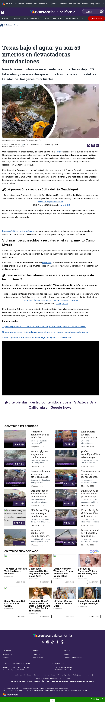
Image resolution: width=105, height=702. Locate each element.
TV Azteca (19, 4)
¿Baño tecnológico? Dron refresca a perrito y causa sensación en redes (91, 457)
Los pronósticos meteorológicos (18, 231)
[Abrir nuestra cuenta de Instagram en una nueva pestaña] (47, 642)
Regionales (95, 4)
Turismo (16, 18)
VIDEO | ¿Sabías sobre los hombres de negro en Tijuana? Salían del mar (36, 337)
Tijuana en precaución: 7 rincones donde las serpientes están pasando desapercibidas (44, 326)
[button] (52, 700)
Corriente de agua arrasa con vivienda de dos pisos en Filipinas (40, 475)
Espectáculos (72, 18)
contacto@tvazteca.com (62, 667)
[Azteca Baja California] (52, 12)
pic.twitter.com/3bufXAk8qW (63, 300)
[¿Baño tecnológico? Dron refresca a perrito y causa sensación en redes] (66, 458)
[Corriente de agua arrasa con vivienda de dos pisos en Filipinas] (15, 478)
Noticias (63, 4)
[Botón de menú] (2, 12)
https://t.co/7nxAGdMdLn (36, 300)
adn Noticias (74, 4)
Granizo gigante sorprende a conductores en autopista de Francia (39, 457)
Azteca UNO (31, 4)
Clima (46, 18)
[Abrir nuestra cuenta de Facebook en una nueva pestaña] (57, 642)
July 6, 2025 (64, 205)
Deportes (53, 4)
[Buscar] (101, 11)
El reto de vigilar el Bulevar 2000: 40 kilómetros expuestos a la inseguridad (90, 516)
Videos (85, 4)
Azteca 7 (43, 4)
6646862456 (57, 670)
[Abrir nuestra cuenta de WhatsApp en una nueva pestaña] (62, 642)
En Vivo (98, 18)
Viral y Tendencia (31, 18)
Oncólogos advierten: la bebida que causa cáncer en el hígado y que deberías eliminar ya (45, 332)
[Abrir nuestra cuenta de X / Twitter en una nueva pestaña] (42, 642)
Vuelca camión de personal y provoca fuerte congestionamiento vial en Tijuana (90, 477)
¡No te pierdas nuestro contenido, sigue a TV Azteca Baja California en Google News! (50, 404)
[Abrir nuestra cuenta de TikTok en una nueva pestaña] (52, 642)
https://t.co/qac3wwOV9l (50, 201)
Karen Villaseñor (19, 147)
